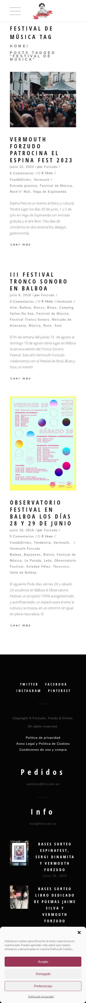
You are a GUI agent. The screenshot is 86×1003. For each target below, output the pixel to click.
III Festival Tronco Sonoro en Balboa (39, 281)
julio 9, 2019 (20, 295)
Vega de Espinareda (50, 191)
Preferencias (43, 986)
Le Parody (32, 560)
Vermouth (42, 179)
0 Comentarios (22, 173)
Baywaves (32, 554)
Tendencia (42, 542)
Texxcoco (61, 566)
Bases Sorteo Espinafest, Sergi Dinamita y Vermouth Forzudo (55, 856)
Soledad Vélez (38, 566)
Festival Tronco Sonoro (29, 319)
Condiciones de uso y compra (43, 749)
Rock (47, 325)
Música (35, 325)
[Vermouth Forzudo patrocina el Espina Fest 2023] (43, 99)
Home (18, 46)
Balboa (25, 307)
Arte (13, 307)
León (48, 560)
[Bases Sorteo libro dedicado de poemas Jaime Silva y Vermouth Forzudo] (19, 897)
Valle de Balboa (23, 572)
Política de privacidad (41, 996)
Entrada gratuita (23, 185)
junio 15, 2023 (22, 166)
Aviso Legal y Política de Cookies (43, 743)
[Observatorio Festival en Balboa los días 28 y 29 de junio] (43, 443)
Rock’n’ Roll (20, 191)
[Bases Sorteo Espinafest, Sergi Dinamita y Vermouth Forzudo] (19, 853)
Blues (52, 307)
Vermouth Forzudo (25, 548)
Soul (58, 325)
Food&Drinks (20, 179)
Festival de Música (56, 185)
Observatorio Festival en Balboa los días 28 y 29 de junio (41, 513)
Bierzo (39, 307)
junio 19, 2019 (22, 530)
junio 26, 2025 (55, 876)
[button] (79, 932)
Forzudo (51, 166)
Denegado (43, 974)
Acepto (43, 962)
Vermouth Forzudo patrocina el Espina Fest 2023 (41, 150)
